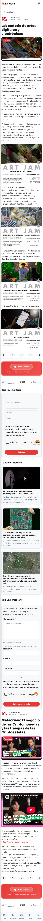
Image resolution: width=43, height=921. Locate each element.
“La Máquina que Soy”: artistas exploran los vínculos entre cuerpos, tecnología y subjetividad (20, 535)
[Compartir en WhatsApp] (21, 355)
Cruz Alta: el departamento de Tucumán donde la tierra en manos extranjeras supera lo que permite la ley (20, 579)
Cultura (7, 40)
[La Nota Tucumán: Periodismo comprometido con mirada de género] (8, 3)
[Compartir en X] (12, 355)
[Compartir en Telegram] (30, 355)
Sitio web (7, 668)
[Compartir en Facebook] (3, 355)
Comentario (9, 619)
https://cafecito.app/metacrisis (14, 842)
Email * (6, 658)
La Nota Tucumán (14, 18)
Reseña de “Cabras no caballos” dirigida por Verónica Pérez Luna (18, 492)
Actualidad (8, 739)
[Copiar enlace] (39, 355)
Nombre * (7, 649)
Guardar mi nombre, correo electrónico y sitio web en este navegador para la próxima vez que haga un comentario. (21, 430)
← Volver (9, 12)
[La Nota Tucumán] (5, 19)
